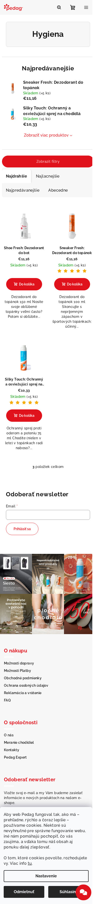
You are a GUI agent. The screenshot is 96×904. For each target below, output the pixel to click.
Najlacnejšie (48, 176)
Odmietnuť (24, 891)
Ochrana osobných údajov (26, 685)
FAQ (7, 700)
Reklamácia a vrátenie (22, 693)
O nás (9, 735)
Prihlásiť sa (22, 529)
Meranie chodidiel (19, 742)
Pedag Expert (15, 757)
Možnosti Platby (17, 670)
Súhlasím (68, 891)
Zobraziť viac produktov (46, 135)
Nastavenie (46, 876)
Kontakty (11, 750)
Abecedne (58, 190)
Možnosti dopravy (19, 663)
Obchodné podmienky (23, 678)
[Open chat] (83, 892)
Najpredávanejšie (22, 190)
